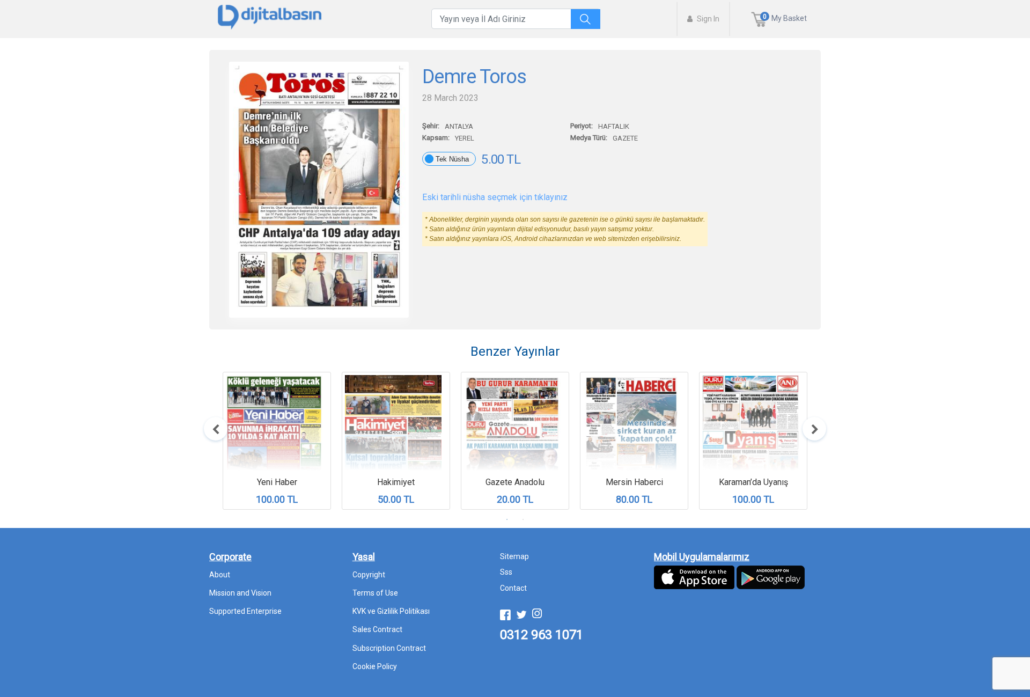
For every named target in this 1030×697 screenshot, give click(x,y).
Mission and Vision (240, 593)
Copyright (368, 574)
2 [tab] (523, 519)
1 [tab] (507, 519)
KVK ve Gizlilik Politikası (391, 611)
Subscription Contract (389, 648)
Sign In (707, 18)
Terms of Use (375, 593)
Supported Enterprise (245, 611)
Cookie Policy (374, 666)
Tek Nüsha (452, 159)
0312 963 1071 (541, 634)
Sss (506, 572)
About (219, 574)
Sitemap (514, 556)
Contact (513, 588)
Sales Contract (377, 629)
